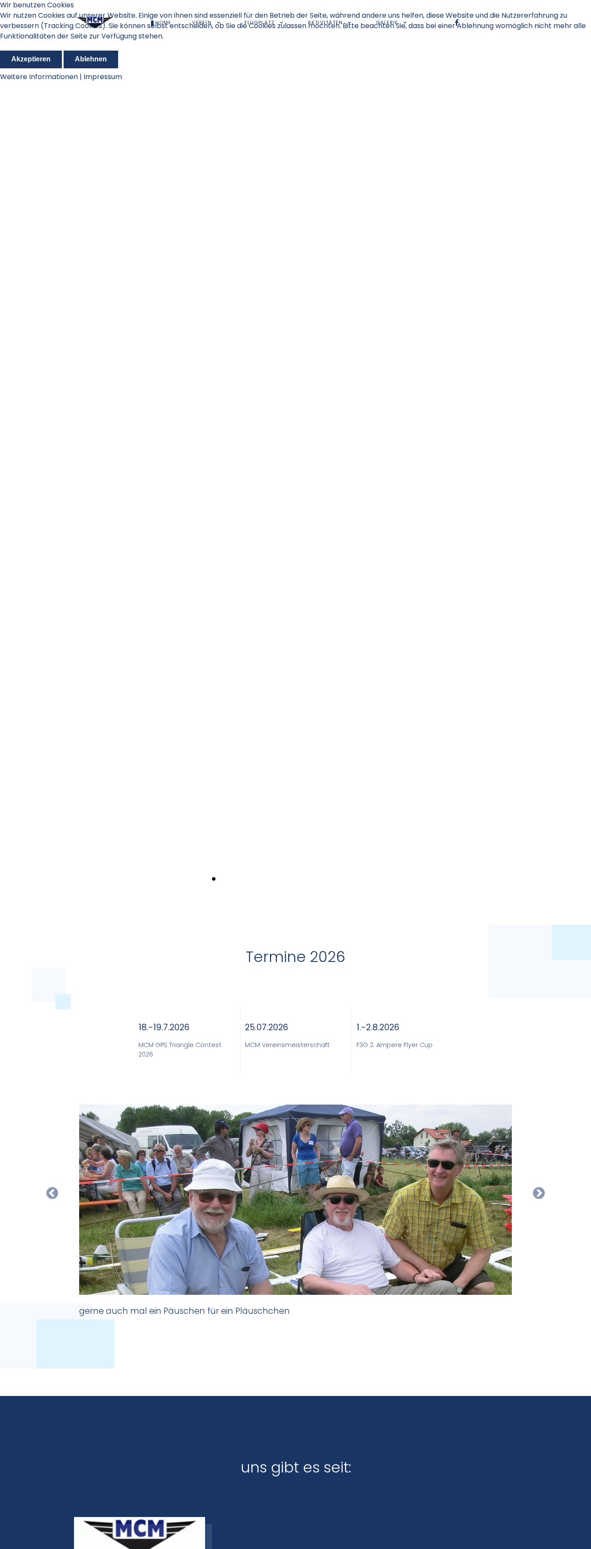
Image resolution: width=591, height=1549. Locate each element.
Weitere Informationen (39, 77)
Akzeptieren (31, 59)
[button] (579, 471)
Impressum (103, 77)
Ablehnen (91, 59)
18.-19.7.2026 (164, 1027)
